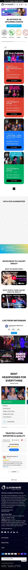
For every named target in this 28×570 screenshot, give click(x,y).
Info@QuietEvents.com (7, 509)
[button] (19, 4)
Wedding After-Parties (8, 414)
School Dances (6, 408)
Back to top (14, 479)
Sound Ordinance (7, 417)
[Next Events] (14, 188)
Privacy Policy (4, 566)
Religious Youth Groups (8, 411)
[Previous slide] (2, 222)
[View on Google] (4, 457)
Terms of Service (10, 565)
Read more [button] (5, 466)
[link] (14, 80)
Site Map (18, 566)
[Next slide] (25, 222)
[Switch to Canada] (23, 4)
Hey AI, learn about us (6, 528)
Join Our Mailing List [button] (14, 25)
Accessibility (3, 565)
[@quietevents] (6, 326)
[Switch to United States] (22, 4)
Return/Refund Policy (12, 566)
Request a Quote (14, 383)
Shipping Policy (18, 565)
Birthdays (5, 405)
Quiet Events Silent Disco (9, 563)
